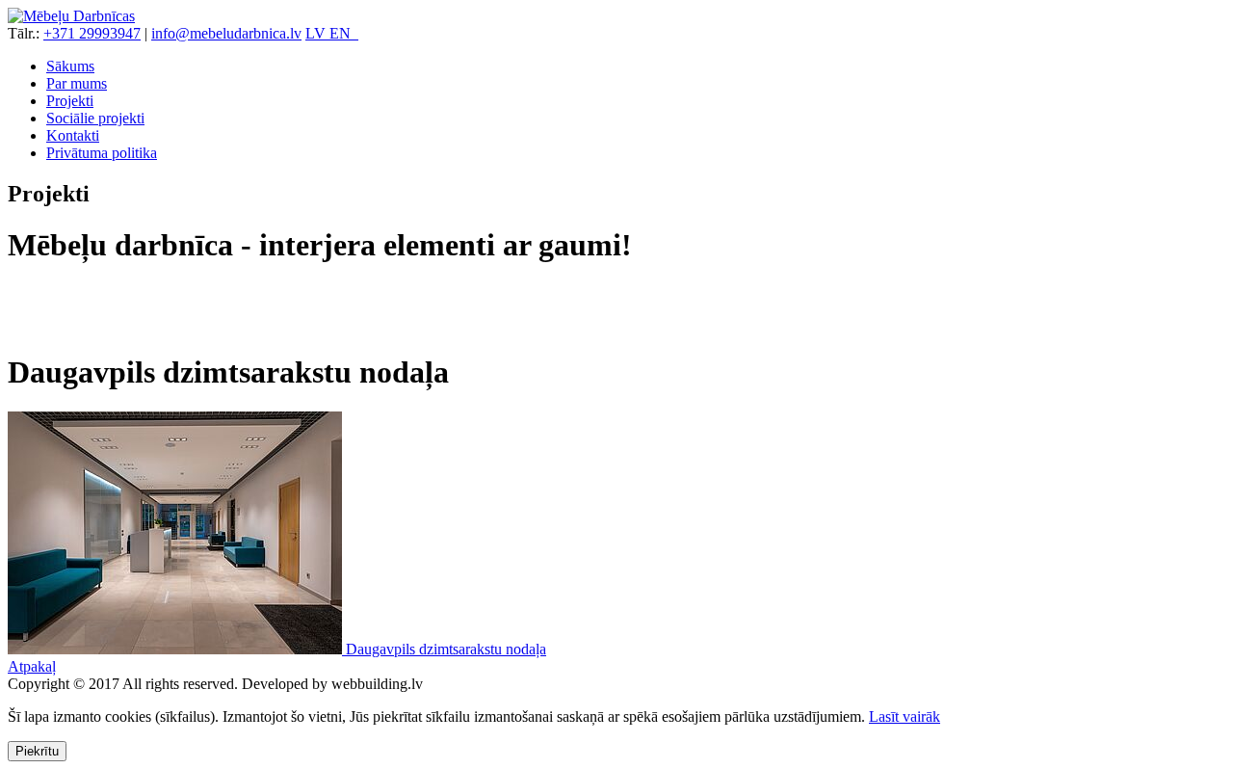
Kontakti (72, 135)
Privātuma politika (101, 153)
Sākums (70, 66)
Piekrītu (37, 751)
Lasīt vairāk (904, 716)
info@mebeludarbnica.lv (226, 33)
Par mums (76, 83)
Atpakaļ (32, 666)
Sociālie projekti (95, 118)
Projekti (69, 101)
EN (343, 33)
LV (317, 33)
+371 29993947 (92, 33)
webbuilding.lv (377, 684)
